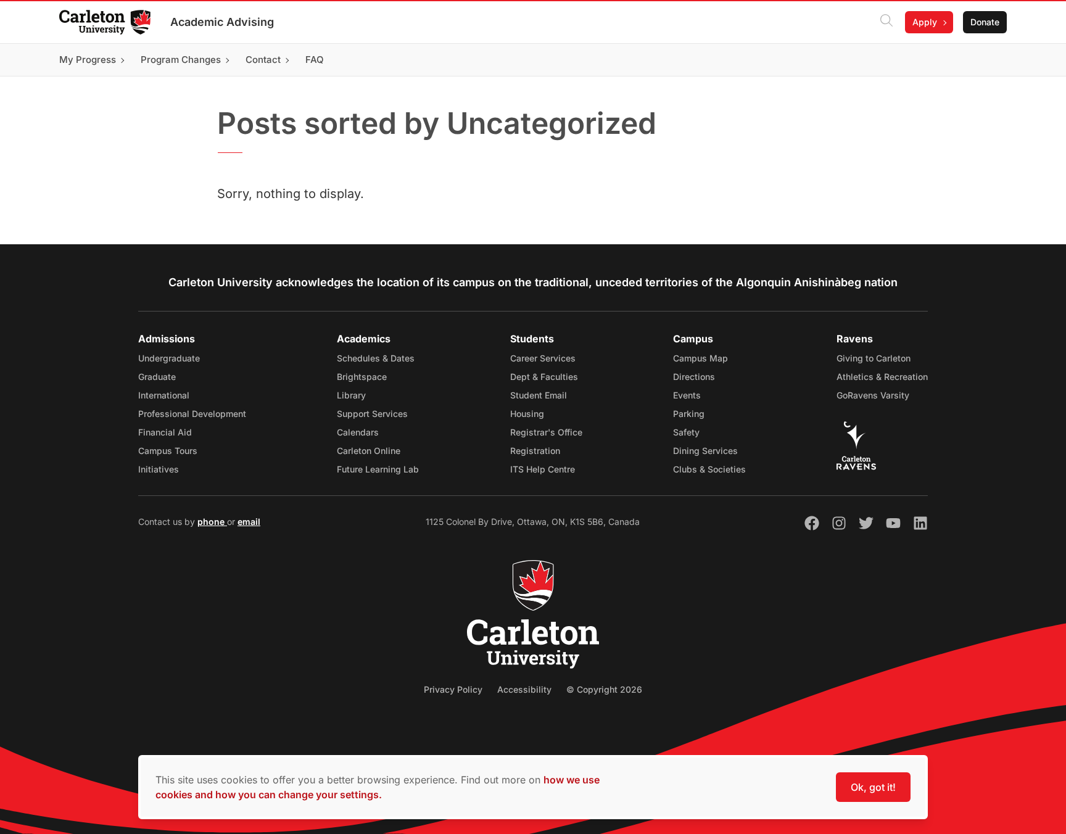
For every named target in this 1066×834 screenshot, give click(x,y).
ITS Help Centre (542, 469)
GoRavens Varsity (873, 395)
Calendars (358, 432)
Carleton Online (368, 450)
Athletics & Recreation (882, 376)
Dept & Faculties (544, 376)
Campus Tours (167, 450)
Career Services (543, 358)
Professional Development (192, 413)
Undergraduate (169, 358)
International (163, 395)
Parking (688, 413)
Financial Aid (165, 432)
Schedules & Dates (376, 358)
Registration (535, 450)
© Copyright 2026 (604, 689)
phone (212, 521)
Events (687, 395)
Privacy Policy (453, 689)
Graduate (157, 376)
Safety (686, 432)
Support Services (372, 413)
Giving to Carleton (874, 358)
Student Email (538, 395)
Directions (694, 376)
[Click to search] (886, 22)
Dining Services (705, 450)
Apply (924, 22)
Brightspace (362, 376)
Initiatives (158, 469)
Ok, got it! (873, 787)
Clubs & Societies (709, 469)
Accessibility (524, 689)
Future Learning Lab (378, 469)
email (249, 521)
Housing (527, 413)
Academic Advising (222, 21)
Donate (984, 22)
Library (351, 395)
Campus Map (700, 358)
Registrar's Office (546, 432)
